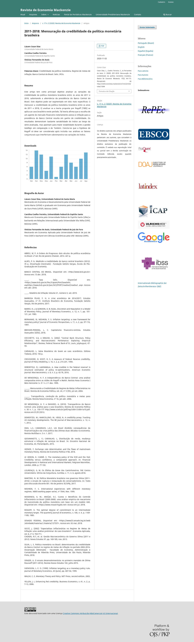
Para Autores (143, 75)
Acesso (171, 2)
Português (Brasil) (146, 43)
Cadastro (161, 2)
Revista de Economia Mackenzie (45, 10)
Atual (22, 14)
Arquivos (33, 14)
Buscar (168, 14)
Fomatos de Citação (106, 91)
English (141, 47)
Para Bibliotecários (145, 79)
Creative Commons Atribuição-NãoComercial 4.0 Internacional (90, 613)
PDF (102, 46)
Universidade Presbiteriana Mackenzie (113, 14)
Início (26, 23)
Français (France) (145, 55)
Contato (137, 14)
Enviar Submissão (147, 27)
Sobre (44, 14)
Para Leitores (143, 71)
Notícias (56, 14)
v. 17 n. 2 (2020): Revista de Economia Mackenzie (61, 23)
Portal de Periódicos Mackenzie (78, 14)
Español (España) (145, 51)
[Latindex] (148, 200)
